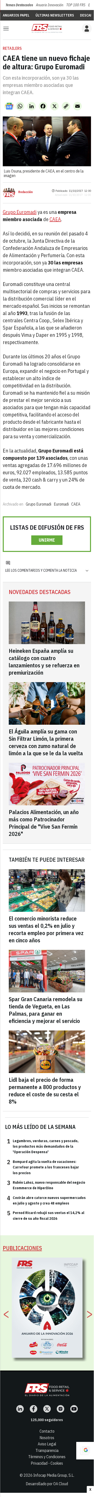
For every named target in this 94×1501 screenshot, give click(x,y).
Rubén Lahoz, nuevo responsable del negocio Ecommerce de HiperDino (46, 1185)
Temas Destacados (19, 5)
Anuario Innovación (49, 5)
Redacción (25, 192)
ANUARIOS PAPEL (16, 15)
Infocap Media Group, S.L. (53, 1475)
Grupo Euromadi (19, 212)
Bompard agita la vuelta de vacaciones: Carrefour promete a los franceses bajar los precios (43, 1167)
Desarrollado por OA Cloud (47, 1483)
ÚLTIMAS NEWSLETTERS (55, 15)
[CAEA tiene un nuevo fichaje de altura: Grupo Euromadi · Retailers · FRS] (47, 28)
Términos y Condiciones (47, 1456)
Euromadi (61, 504)
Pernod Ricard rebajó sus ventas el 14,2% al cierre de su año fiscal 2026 (45, 1215)
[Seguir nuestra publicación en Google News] (9, 106)
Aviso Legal (47, 1443)
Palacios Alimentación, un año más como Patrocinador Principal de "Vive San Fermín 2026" (44, 822)
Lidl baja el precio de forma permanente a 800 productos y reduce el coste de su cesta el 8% (45, 1090)
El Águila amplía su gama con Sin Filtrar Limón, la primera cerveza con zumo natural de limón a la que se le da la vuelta (46, 742)
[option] (47, 1308)
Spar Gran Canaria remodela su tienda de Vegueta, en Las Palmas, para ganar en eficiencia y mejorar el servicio (45, 1009)
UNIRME (47, 540)
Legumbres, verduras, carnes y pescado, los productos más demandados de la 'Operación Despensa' (42, 1146)
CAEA (55, 219)
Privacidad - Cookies (47, 1463)
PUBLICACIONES (22, 1248)
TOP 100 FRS (75, 5)
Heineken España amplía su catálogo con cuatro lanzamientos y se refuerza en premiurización (44, 661)
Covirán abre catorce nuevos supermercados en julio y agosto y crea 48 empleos (46, 1200)
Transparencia (47, 1450)
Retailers (12, 48)
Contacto (47, 1431)
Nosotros (47, 1437)
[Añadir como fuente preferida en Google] (85, 1450)
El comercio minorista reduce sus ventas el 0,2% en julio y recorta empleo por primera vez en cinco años (46, 929)
